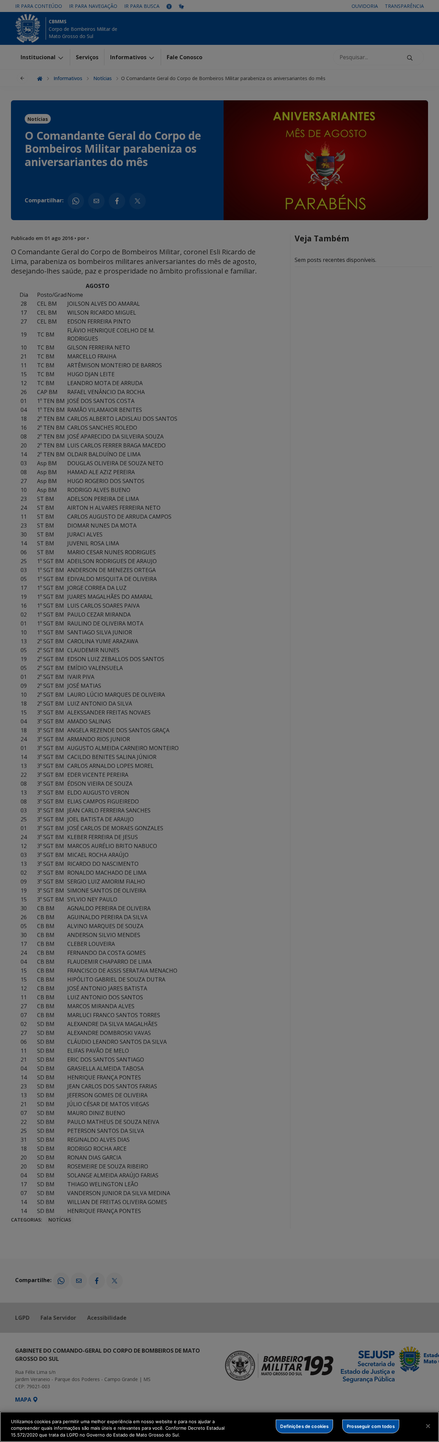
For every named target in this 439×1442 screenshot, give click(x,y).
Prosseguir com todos (371, 1426)
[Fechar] (428, 1425)
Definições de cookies (304, 1426)
